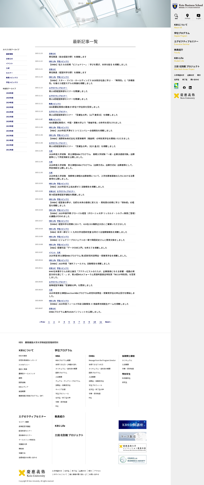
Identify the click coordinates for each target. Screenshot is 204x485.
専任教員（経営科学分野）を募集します (67, 72)
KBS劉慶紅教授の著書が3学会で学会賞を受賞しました (74, 106)
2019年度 (9, 126)
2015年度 (9, 135)
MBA (58, 355)
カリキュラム (127, 360)
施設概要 (22, 391)
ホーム (80, 3)
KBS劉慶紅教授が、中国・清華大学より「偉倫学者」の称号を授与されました (85, 122)
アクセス (97, 471)
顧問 (20, 378)
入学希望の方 (57, 471)
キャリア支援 (61, 389)
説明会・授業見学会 (63, 385)
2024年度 (9, 102)
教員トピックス (12, 77)
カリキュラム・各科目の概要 (66, 368)
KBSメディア (23, 387)
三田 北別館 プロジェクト (69, 435)
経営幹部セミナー (25, 431)
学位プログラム (63, 350)
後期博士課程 (128, 355)
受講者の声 (23, 444)
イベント (9, 63)
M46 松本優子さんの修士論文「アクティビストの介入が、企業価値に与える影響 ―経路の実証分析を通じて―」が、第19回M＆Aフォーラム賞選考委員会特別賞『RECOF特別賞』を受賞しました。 (92, 274)
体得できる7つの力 (96, 364)
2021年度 (9, 116)
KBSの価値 (23, 355)
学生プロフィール (62, 393)
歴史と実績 (23, 369)
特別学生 (126, 373)
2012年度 (9, 149)
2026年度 (9, 93)
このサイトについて (59, 474)
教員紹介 (60, 416)
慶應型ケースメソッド (27, 373)
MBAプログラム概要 (63, 360)
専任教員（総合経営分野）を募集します (67, 56)
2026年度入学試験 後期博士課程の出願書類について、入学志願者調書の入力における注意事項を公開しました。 (91, 177)
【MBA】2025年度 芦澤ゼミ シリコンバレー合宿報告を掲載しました (81, 130)
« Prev (42, 322)
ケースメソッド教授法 (27, 439)
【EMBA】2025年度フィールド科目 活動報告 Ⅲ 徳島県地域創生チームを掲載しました (89, 303)
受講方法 (22, 453)
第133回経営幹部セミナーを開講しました (68, 91)
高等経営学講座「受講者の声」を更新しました (71, 285)
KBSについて (26, 350)
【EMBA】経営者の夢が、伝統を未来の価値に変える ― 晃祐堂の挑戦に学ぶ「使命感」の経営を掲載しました (91, 204)
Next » (108, 322)
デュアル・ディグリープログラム (68, 381)
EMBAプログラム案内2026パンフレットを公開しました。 (76, 311)
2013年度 (9, 145)
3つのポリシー (24, 364)
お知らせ (9, 58)
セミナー (9, 73)
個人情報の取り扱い (78, 474)
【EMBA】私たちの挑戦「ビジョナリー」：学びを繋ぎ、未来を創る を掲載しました (88, 64)
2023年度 (9, 107)
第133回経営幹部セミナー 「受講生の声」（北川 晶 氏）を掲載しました (82, 146)
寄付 (90, 471)
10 (95, 322)
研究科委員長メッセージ (28, 360)
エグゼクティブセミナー (58, 88)
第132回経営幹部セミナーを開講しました (68, 98)
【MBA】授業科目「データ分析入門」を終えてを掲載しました (78, 247)
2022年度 (9, 112)
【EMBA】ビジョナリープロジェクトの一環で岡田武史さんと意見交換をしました (87, 239)
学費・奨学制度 (61, 402)
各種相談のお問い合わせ (28, 457)
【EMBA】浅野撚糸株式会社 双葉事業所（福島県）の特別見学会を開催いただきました (89, 138)
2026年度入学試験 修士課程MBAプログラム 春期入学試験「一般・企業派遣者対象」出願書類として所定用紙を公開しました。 (92, 155)
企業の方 (82, 471)
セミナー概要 (24, 422)
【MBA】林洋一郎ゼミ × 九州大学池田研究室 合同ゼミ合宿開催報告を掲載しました (88, 231)
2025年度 (9, 97)
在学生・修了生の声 (63, 397)
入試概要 (59, 377)
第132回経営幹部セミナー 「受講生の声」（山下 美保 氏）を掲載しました (83, 114)
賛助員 (21, 448)
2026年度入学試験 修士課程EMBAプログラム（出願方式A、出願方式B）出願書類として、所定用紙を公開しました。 (91, 166)
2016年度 (9, 131)
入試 (7, 68)
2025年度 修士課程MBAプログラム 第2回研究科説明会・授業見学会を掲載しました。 (88, 255)
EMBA (92, 355)
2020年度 (9, 121)
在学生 (66, 471)
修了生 (74, 471)
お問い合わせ (94, 474)
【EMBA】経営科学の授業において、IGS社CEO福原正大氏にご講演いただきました (87, 224)
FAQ (57, 406)
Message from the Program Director (102, 360)
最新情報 (9, 54)
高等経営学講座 (24, 426)
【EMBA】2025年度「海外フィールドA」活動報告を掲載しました (79, 263)
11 (101, 322)
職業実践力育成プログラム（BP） (31, 396)
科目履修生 (126, 378)
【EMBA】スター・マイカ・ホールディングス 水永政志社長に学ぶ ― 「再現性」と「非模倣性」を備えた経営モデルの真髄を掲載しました (91, 82)
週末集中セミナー (25, 435)
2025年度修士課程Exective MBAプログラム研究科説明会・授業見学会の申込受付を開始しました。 (92, 294)
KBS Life (52, 61)
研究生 (124, 382)
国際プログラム (61, 372)
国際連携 (22, 382)
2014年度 (9, 140)
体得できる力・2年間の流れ (66, 364)
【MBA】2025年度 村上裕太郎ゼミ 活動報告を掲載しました (76, 186)
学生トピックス (12, 82)
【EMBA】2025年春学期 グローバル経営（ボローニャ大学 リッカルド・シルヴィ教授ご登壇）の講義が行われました (92, 215)
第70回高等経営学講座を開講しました (67, 194)
